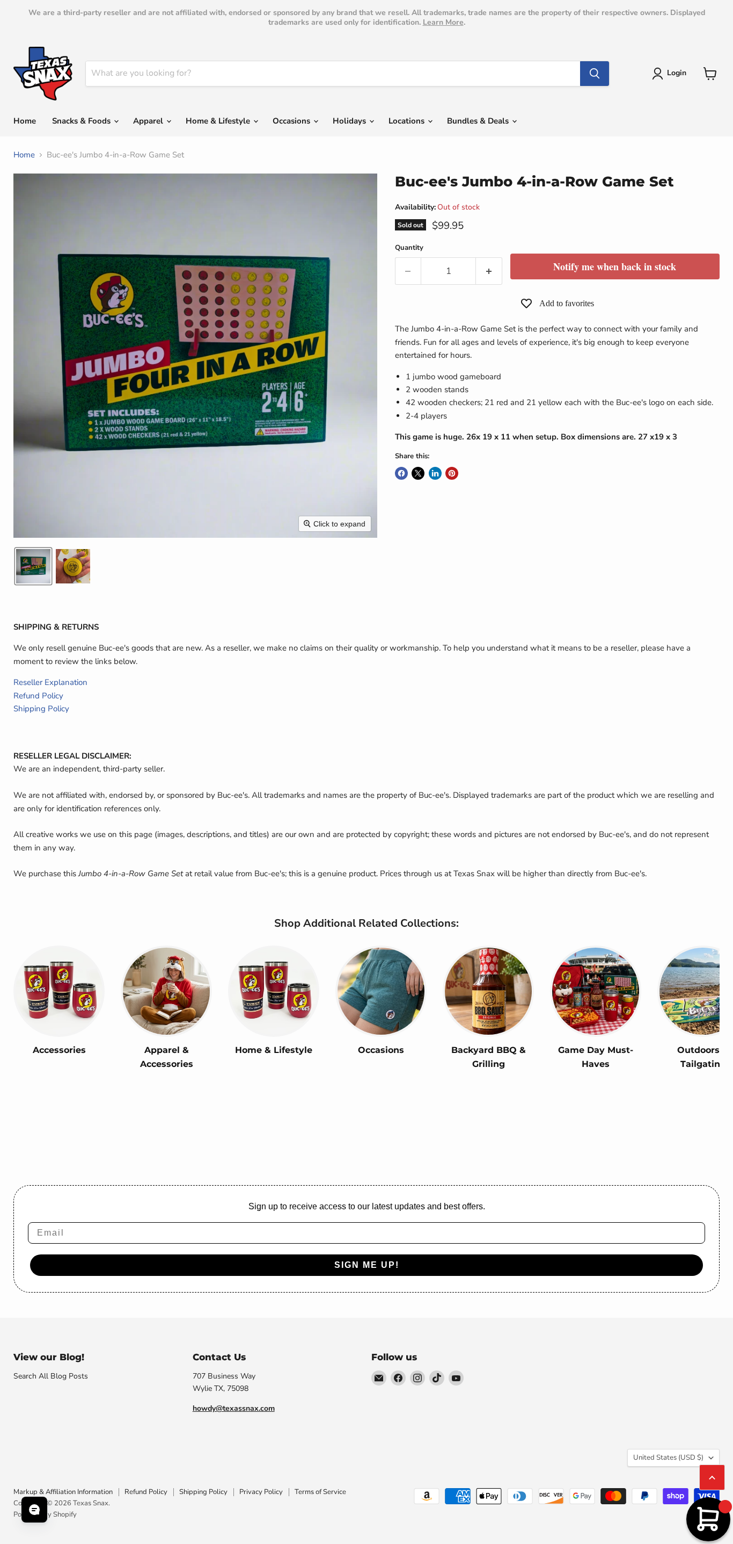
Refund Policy (38, 695)
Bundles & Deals (479, 121)
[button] (671, 73)
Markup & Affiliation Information (63, 1492)
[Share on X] (418, 473)
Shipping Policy (41, 708)
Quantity (409, 248)
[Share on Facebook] (401, 473)
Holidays (350, 121)
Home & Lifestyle (219, 121)
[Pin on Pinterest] (451, 473)
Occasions (292, 121)
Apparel (149, 121)
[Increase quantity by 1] (489, 271)
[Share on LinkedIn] (435, 473)
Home (24, 121)
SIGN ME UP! (366, 1264)
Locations (408, 121)
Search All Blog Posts (50, 1376)
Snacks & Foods (82, 121)
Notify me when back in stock (614, 266)
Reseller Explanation (50, 682)
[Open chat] (34, 1510)
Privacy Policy (261, 1492)
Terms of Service (320, 1492)
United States (668, 1457)
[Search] (594, 73)
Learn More (443, 22)
